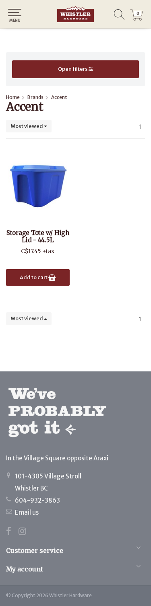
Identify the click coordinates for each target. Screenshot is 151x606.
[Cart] (136, 18)
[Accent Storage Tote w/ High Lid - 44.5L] (38, 185)
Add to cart (34, 277)
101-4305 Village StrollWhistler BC (48, 482)
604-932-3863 (37, 500)
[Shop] (75, 14)
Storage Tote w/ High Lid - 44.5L (37, 236)
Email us (27, 512)
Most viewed (27, 126)
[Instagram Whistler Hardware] (25, 532)
